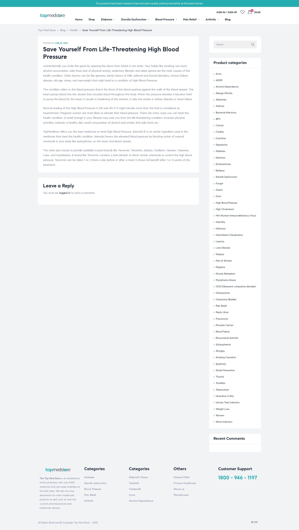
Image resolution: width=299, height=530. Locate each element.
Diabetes (220, 151)
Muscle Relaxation (225, 273)
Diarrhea (220, 157)
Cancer (220, 125)
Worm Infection (224, 421)
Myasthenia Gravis (226, 280)
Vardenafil (135, 489)
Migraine (220, 267)
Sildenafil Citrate (138, 477)
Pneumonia (222, 318)
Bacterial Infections (226, 112)
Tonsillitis (220, 383)
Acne (218, 73)
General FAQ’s (181, 477)
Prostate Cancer (224, 325)
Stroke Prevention (225, 370)
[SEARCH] (253, 44)
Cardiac (220, 131)
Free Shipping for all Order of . (149, 3)
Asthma (220, 106)
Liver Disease (223, 247)
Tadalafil (134, 483)
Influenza (220, 228)
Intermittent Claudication (229, 235)
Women (220, 415)
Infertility (220, 222)
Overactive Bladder (226, 299)
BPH (218, 119)
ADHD (219, 80)
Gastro (219, 189)
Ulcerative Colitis (225, 396)
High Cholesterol (225, 209)
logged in (64, 192)
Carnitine (221, 138)
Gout (218, 196)
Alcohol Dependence (227, 86)
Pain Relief (221, 305)
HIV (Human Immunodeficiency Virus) (236, 215)
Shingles (220, 351)
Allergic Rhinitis (224, 93)
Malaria (220, 254)
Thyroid (220, 376)
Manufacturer (181, 494)
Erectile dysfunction (95, 483)
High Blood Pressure (226, 202)
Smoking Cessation (226, 357)
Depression (222, 144)
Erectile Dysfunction (226, 176)
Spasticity (221, 363)
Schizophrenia (223, 344)
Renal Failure (223, 331)
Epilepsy (220, 170)
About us (179, 489)
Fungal (219, 183)
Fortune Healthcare (185, 483)
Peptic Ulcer (222, 312)
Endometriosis (223, 164)
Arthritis (88, 500)
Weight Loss (222, 409)
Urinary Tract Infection (228, 402)
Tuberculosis (222, 389)
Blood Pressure (92, 489)
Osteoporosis (223, 292)
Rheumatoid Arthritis (227, 338)
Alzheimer (221, 99)
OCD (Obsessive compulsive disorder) (236, 286)
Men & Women (224, 260)
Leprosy (220, 241)
